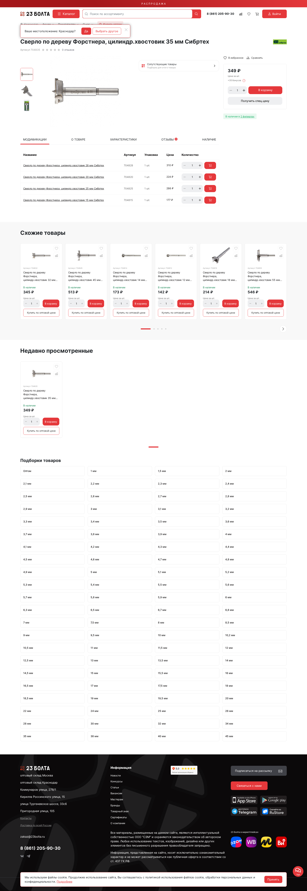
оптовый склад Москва (36, 775)
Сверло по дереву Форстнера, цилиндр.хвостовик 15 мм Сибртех (63, 200)
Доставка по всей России (35, 825)
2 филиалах (247, 116)
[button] (283, 328)
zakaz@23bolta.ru (32, 836)
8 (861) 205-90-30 (220, 13)
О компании (118, 823)
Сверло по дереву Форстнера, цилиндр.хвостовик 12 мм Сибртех (174, 277)
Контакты (26, 818)
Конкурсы (117, 781)
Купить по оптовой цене (41, 312)
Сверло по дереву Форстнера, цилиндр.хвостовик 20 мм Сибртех (63, 176)
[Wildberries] (251, 842)
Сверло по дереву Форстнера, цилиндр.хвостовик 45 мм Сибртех (84, 277)
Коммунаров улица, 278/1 (38, 789)
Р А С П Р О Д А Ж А (153, 3)
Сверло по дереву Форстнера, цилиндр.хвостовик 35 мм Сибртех (39, 395)
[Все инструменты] (281, 842)
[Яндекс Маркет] (266, 842)
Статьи (115, 787)
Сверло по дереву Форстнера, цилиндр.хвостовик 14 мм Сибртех (129, 277)
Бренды (115, 805)
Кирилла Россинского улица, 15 (42, 797)
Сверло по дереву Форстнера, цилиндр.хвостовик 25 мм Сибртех (63, 188)
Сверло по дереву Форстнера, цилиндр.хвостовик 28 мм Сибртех (63, 165)
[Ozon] (236, 842)
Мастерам (117, 799)
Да (86, 31)
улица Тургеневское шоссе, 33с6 (43, 804)
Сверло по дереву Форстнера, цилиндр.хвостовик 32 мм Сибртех (39, 277)
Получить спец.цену (255, 101)
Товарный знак (120, 811)
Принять (273, 879)
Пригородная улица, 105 (37, 811)
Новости (116, 775)
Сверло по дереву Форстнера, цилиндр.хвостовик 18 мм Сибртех (219, 277)
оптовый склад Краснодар (39, 782)
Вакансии (116, 793)
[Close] (126, 30)
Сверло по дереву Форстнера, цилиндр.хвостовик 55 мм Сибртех (264, 277)
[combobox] (137, 14)
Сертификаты (119, 817)
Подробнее (64, 881)
